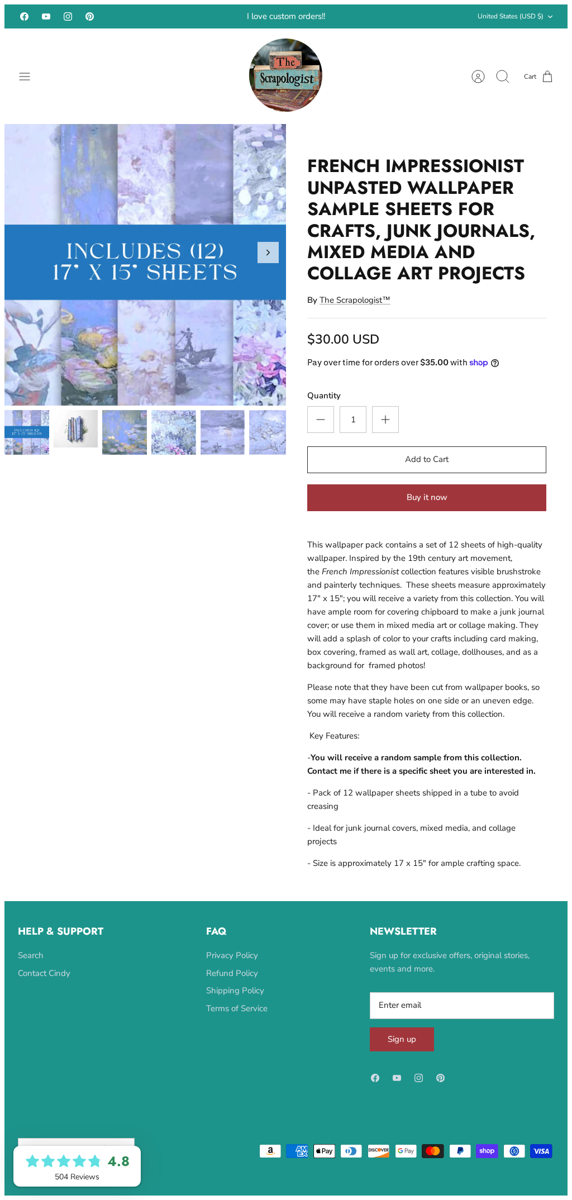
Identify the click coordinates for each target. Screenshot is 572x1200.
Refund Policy (232, 983)
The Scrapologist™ (355, 310)
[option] (145, 275)
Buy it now (427, 507)
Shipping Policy (235, 1000)
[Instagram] (68, 21)
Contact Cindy (44, 983)
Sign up (402, 1049)
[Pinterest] (90, 21)
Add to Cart (427, 469)
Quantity (324, 405)
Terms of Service (237, 1018)
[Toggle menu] (30, 86)
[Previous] (160, 21)
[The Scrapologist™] (286, 86)
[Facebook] (24, 21)
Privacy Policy (232, 965)
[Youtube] (46, 21)
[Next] (411, 21)
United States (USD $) (511, 21)
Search (31, 965)
